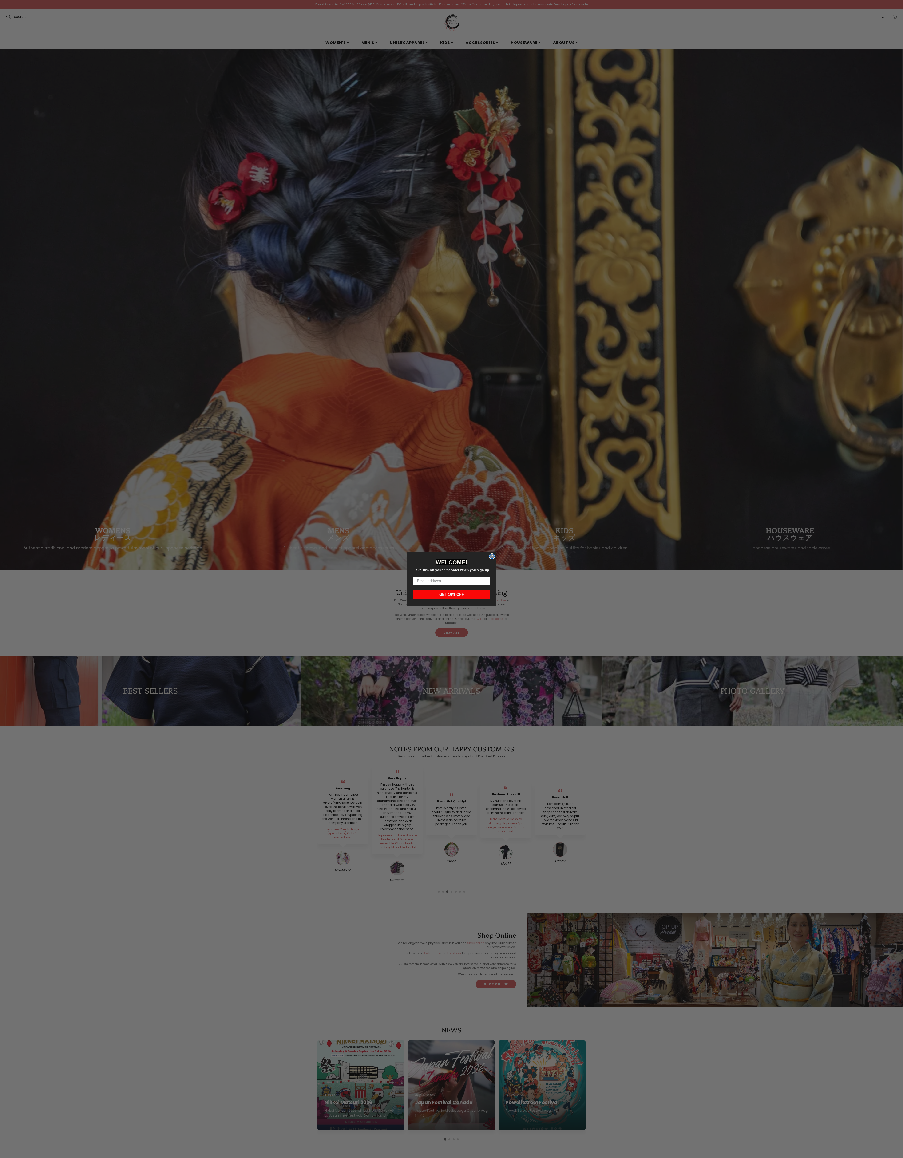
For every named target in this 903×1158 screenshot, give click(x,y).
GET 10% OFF (451, 595)
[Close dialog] (492, 556)
